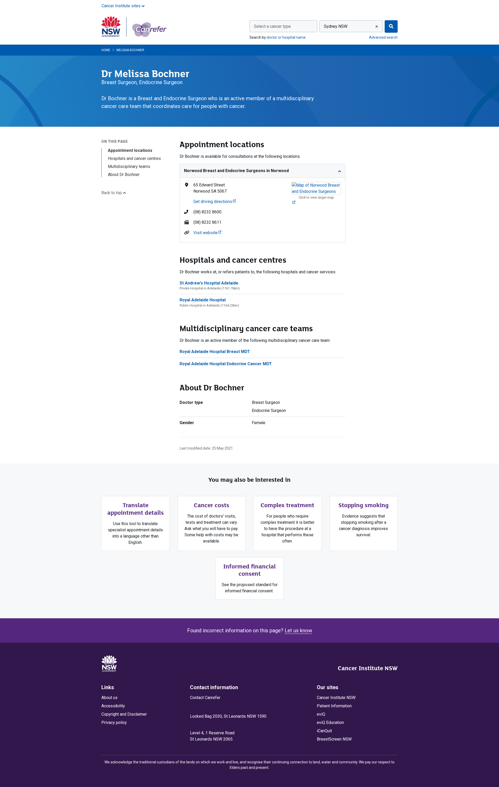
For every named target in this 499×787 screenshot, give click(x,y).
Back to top (112, 192)
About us (109, 697)
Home (105, 50)
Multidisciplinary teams (129, 166)
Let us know (298, 630)
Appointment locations (130, 150)
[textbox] (283, 26)
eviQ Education (330, 722)
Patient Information (334, 705)
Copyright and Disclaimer (124, 714)
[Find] (391, 26)
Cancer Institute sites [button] (122, 5)
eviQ (321, 714)
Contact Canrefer (205, 697)
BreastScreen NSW (334, 739)
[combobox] (283, 26)
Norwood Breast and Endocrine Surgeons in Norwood (236, 170)
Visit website (207, 232)
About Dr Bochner (124, 174)
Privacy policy (114, 722)
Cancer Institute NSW (368, 668)
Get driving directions (214, 201)
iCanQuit (324, 730)
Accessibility (113, 705)
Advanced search (383, 37)
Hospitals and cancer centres (134, 158)
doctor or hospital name (286, 37)
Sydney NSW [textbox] (335, 26)
